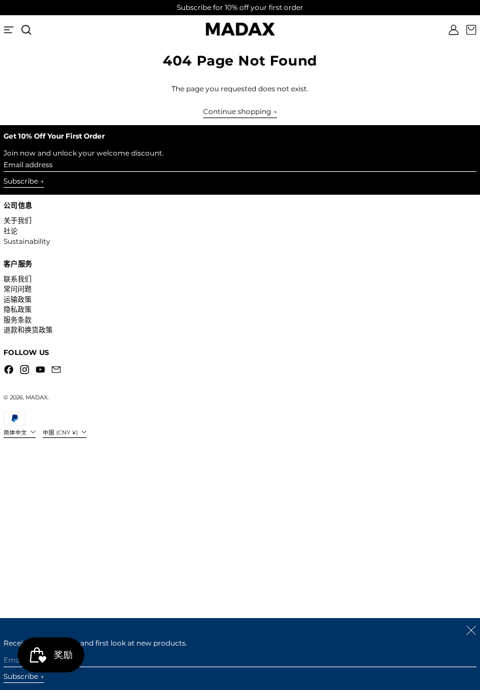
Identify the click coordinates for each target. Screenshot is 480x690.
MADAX (36, 397)
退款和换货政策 (28, 330)
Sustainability (27, 241)
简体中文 (16, 432)
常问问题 (18, 289)
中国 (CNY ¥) (61, 432)
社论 (11, 231)
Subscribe (21, 181)
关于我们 (18, 220)
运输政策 (18, 299)
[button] (26, 30)
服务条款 (18, 320)
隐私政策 (18, 309)
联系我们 (18, 279)
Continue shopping (237, 112)
